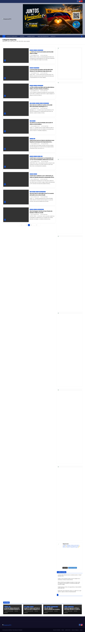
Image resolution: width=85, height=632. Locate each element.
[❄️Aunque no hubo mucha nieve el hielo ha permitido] (79, 561)
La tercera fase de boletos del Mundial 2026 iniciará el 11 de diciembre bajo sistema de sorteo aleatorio (41, 71)
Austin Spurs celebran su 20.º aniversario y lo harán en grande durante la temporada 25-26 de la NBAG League (42, 177)
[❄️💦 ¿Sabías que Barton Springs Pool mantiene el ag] (66, 561)
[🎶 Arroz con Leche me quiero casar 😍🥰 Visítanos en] (66, 550)
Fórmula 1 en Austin (42, 191)
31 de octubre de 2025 (34, 179)
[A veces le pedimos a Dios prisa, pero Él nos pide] (79, 557)
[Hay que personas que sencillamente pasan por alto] (66, 564)
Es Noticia (35, 85)
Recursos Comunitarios (12, 36)
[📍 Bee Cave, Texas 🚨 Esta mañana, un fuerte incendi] (60, 557)
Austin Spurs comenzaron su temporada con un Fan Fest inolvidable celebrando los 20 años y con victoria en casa (42, 159)
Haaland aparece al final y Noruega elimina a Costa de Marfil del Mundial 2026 (72, 609)
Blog (30, 103)
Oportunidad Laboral (54, 606)
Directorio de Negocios (43, 36)
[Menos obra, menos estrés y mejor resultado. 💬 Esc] (79, 564)
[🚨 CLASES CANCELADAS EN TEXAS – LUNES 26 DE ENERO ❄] (60, 564)
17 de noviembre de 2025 (35, 143)
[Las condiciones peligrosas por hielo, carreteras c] (73, 553)
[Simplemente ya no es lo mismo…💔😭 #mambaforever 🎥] (79, 550)
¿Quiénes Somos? (31, 36)
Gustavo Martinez (44, 55)
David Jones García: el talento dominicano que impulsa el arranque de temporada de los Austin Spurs (42, 142)
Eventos (41, 103)
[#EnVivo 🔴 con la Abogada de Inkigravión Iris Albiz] (79, 553)
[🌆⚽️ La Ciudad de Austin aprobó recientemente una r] (73, 550)
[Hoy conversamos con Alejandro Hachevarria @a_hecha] (66, 553)
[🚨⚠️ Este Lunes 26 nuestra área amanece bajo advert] (60, 561)
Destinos (22, 36)
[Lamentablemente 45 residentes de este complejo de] (60, 553)
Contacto (53, 36)
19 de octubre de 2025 (34, 214)
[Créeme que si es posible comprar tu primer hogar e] (66, 557)
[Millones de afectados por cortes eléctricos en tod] (73, 564)
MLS (25, 606)
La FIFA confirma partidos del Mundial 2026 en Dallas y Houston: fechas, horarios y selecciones (42, 89)
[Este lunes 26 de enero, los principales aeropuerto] (73, 557)
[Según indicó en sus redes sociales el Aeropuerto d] (60, 550)
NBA (34, 138)
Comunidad (6, 606)
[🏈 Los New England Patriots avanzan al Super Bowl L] (73, 561)
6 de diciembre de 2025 (34, 90)
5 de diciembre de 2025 (34, 108)
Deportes (31, 85)
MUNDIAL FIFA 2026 (40, 85)
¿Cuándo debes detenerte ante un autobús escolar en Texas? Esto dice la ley (12, 609)
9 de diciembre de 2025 (34, 55)
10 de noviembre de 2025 (35, 161)
